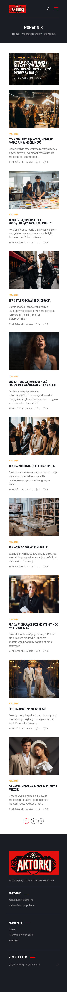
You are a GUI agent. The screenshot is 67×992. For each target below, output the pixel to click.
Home (15, 33)
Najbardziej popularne (22, 905)
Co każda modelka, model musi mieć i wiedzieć (33, 788)
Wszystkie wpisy (32, 33)
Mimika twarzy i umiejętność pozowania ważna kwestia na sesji (32, 383)
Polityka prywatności (21, 934)
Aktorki (18, 57)
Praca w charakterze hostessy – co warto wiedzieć (33, 626)
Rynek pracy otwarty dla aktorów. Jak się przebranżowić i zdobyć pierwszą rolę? (32, 68)
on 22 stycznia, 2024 (24, 78)
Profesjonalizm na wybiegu (27, 709)
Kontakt (13, 940)
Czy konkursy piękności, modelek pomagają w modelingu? (31, 141)
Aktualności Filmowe (21, 899)
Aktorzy (27, 57)
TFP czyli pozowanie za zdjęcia (30, 300)
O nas (12, 929)
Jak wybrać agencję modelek (28, 547)
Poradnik (37, 57)
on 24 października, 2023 (21, 162)
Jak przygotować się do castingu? (32, 466)
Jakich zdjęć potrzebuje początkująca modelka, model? (30, 222)
